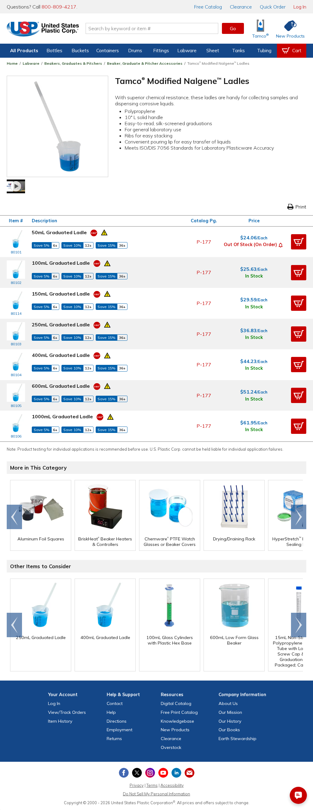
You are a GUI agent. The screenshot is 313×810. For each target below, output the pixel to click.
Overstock (171, 747)
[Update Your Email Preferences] (189, 773)
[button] (280, 244)
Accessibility (172, 785)
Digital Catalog (176, 703)
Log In (299, 7)
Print (300, 207)
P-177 (204, 242)
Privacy (137, 785)
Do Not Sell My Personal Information (156, 793)
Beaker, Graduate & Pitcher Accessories (144, 63)
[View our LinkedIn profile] (176, 773)
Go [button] (233, 28)
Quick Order (272, 7)
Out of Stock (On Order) (250, 244)
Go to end (14, 517)
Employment (119, 729)
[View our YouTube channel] (163, 773)
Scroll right (298, 517)
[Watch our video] (16, 186)
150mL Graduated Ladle (61, 294)
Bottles (54, 50)
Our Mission (230, 712)
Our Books (229, 729)
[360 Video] (93, 232)
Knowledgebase (177, 721)
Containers (107, 50)
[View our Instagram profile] (150, 773)
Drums (135, 50)
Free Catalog (179, 712)
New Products (175, 729)
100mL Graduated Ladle (61, 263)
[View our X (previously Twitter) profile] (137, 773)
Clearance (241, 7)
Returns (114, 738)
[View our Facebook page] (124, 773)
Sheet (212, 50)
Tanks (238, 50)
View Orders (67, 712)
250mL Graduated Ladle (61, 324)
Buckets (80, 50)
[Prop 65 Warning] (104, 232)
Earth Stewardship (237, 738)
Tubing (264, 50)
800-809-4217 (59, 7)
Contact (115, 703)
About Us (228, 703)
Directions (117, 721)
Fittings (161, 50)
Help (111, 712)
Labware (187, 50)
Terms (152, 785)
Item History (60, 721)
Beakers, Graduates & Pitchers (73, 63)
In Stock (254, 276)
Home (12, 63)
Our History (230, 721)
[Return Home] (43, 29)
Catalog (208, 7)
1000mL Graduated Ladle (62, 416)
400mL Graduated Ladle (61, 355)
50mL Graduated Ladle (59, 232)
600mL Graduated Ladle (61, 386)
